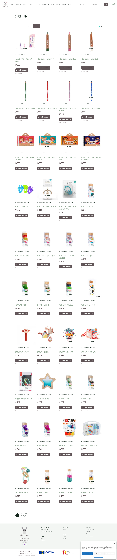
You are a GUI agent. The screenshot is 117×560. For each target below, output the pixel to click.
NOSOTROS (42, 533)
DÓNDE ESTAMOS (43, 540)
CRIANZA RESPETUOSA (44, 529)
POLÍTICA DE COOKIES (89, 536)
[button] (114, 543)
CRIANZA (64, 534)
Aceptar (87, 553)
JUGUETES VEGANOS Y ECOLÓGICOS (46, 531)
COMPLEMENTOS (65, 540)
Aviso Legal (101, 557)
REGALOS (64, 538)
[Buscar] (106, 4)
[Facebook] (22, 545)
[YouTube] (26, 545)
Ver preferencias (110, 553)
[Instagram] (24, 545)
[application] (20, 5)
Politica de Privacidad (97, 557)
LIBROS (64, 536)
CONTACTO (42, 538)
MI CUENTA (42, 543)
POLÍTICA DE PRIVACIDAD (90, 529)
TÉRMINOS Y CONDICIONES (90, 533)
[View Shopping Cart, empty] (113, 4)
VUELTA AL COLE (65, 531)
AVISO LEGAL (88, 531)
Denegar (98, 553)
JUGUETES (64, 529)
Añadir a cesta (21, 70)
